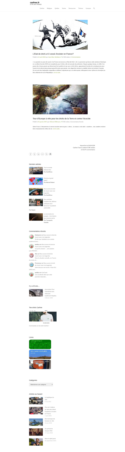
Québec (57, 8)
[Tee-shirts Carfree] (43, 323)
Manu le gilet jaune (50, 438)
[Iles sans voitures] (40, 358)
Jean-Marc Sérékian (54, 57)
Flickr (42, 154)
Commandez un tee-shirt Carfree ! (39, 325)
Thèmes (80, 8)
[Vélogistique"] (40, 348)
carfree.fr (34, 2)
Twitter (34, 154)
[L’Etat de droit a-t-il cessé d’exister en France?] (69, 35)
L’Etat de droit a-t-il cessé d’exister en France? (53, 54)
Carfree (42, 8)
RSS (46, 154)
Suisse (64, 8)
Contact (50, 154)
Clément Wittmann (55, 121)
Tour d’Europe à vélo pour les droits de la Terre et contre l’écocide (61, 118)
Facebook (30, 154)
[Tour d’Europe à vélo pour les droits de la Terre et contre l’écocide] (69, 99)
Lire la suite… (57, 72)
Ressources (72, 8)
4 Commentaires (75, 57)
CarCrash (44, 272)
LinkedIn (38, 154)
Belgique (49, 8)
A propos (88, 8)
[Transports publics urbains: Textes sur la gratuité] (40, 369)
